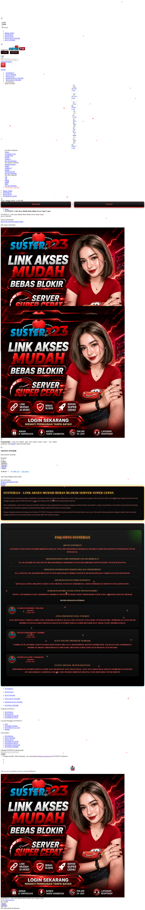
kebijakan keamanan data (44, 756)
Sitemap (7, 729)
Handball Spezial (10, 164)
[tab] (72, 69)
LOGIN (109, 204)
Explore (3, 69)
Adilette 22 (8, 168)
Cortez (7, 152)
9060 (6, 184)
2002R (7, 180)
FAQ (6, 724)
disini (12, 444)
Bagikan (3, 483)
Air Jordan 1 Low (10, 154)
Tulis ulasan (25, 471)
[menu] (72, 130)
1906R (7, 182)
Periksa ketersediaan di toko (9, 482)
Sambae (7, 170)
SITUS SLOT (9, 36)
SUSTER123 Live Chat (12, 728)
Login (4, 52)
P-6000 (7, 157)
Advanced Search (6, 62)
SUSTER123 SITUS (11, 717)
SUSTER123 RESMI (11, 705)
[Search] (3, 65)
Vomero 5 (8, 159)
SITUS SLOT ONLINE (12, 38)
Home (7, 209)
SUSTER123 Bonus (11, 726)
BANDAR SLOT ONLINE (13, 702)
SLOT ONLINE (10, 40)
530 (6, 177)
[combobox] (10, 60)
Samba (7, 166)
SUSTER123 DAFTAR (12, 745)
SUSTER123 (9, 35)
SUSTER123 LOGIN (10, 196)
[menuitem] (10, 72)
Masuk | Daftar (9, 33)
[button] (5, 310)
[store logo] (17, 50)
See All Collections (11, 161)
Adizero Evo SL (10, 171)
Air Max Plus (9, 155)
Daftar (14, 52)
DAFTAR (36, 204)
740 (6, 178)
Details (3, 485)
